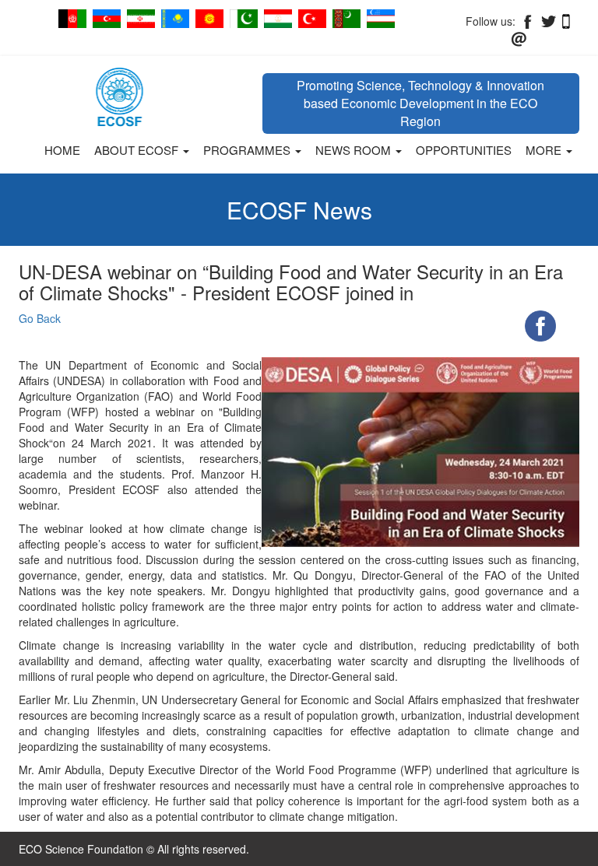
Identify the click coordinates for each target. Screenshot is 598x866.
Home (62, 150)
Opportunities (464, 150)
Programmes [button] (248, 150)
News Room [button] (354, 150)
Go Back (40, 318)
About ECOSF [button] (137, 150)
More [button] (545, 150)
